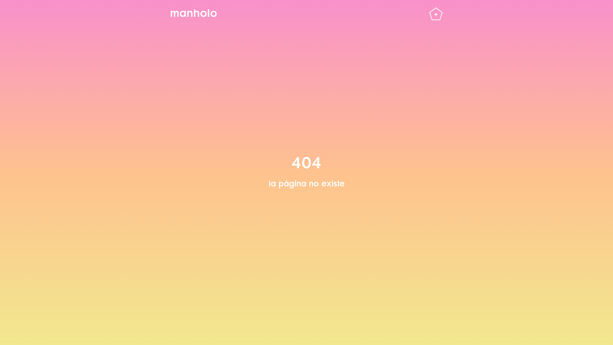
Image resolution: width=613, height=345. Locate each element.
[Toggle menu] (436, 14)
